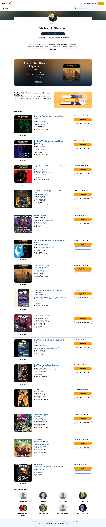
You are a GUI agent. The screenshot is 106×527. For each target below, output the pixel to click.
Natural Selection (40, 216)
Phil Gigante (42, 469)
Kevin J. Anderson (43, 466)
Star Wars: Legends (41, 270)
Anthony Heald (43, 295)
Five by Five (38, 465)
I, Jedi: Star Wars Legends (43, 265)
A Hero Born (38, 440)
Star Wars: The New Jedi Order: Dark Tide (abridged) (48, 297)
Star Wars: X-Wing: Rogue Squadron (46, 365)
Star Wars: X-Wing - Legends (43, 123)
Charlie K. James (49, 220)
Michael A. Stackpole (43, 120)
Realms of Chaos (41, 446)
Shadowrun (40, 421)
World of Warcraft (41, 197)
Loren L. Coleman (42, 468)
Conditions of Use (48, 521)
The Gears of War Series (42, 321)
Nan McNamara (43, 320)
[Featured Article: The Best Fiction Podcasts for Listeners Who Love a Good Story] (73, 100)
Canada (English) (76, 521)
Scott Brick (42, 196)
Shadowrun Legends (41, 415)
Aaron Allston (50, 466)
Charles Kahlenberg (44, 444)
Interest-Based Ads (66, 521)
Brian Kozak (42, 220)
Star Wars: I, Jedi (39, 390)
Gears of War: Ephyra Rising (43, 315)
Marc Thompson (43, 121)
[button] (53, 49)
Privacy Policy (57, 521)
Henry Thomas (43, 368)
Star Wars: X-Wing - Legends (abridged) (46, 370)
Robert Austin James (44, 419)
